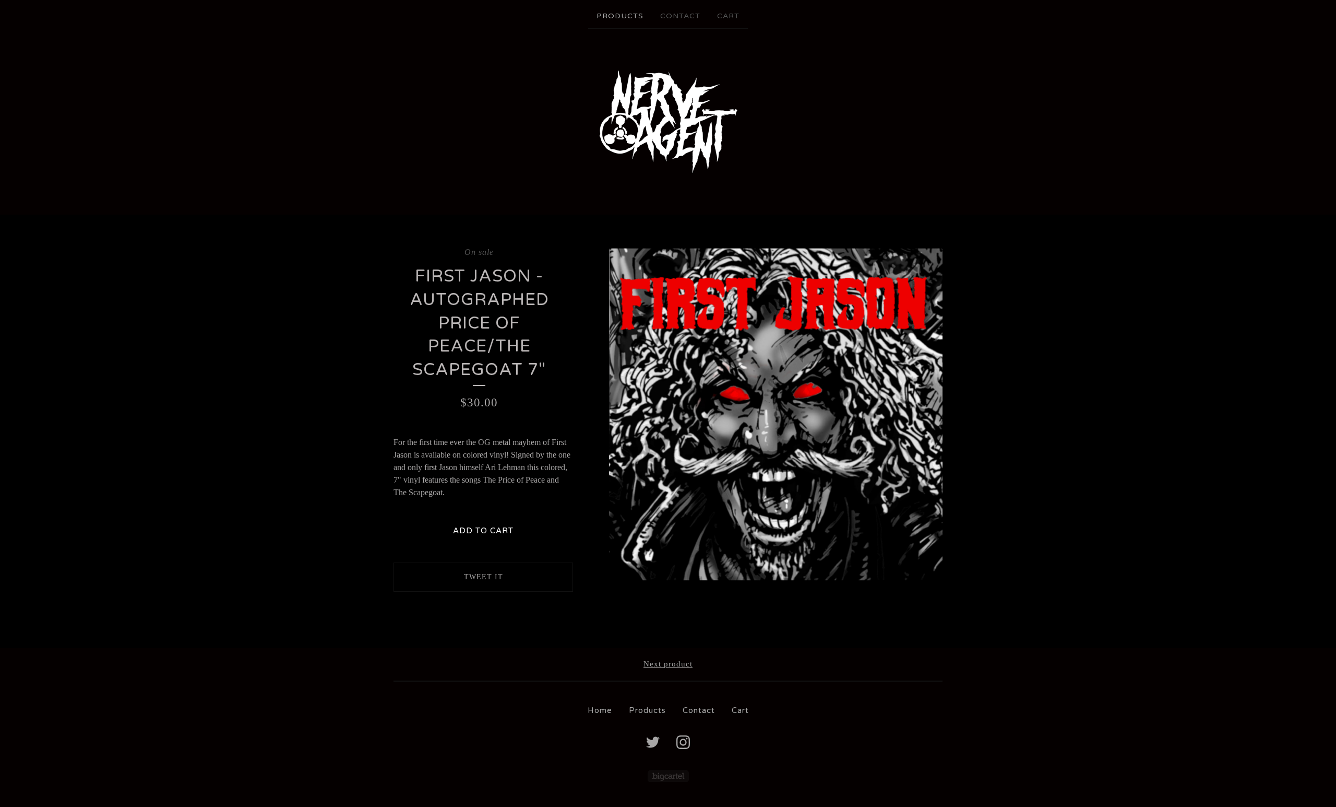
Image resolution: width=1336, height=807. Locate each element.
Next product (668, 664)
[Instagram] (683, 742)
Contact (680, 15)
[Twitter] (653, 742)
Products (620, 15)
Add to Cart (483, 530)
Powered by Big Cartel (668, 776)
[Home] (668, 120)
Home (600, 710)
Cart (728, 15)
